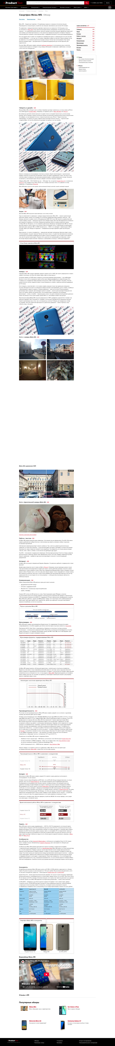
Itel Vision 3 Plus (73, 1007)
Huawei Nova (45, 786)
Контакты (59, 1042)
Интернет (79, 38)
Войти (108, 3)
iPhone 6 (46, 567)
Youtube (23, 731)
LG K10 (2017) (61, 872)
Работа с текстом (81, 36)
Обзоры (36, 1040)
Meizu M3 (30, 29)
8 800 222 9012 (97, 3)
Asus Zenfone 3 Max (55, 744)
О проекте (60, 1040)
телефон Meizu (32, 111)
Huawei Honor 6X (63, 789)
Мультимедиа (80, 43)
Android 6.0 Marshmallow (39, 841)
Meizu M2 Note (57, 111)
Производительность (82, 45)
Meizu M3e (33, 749)
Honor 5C (21, 182)
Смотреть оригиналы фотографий (27, 534)
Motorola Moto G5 (35, 1021)
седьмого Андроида (45, 842)
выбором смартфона (47, 45)
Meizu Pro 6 (27, 835)
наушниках (68, 626)
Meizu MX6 (51, 673)
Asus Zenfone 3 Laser (64, 740)
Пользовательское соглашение (88, 1042)
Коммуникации (80, 40)
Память (79, 50)
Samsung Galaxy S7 (74, 1021)
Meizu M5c (32, 1007)
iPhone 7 (66, 111)
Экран (78, 31)
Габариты (79, 29)
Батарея (79, 47)
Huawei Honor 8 (61, 181)
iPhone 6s (35, 184)
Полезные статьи (39, 1042)
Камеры (79, 34)
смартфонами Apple (47, 848)
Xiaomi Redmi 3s (35, 781)
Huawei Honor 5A (66, 738)
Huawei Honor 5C (52, 872)
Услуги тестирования (85, 1040)
